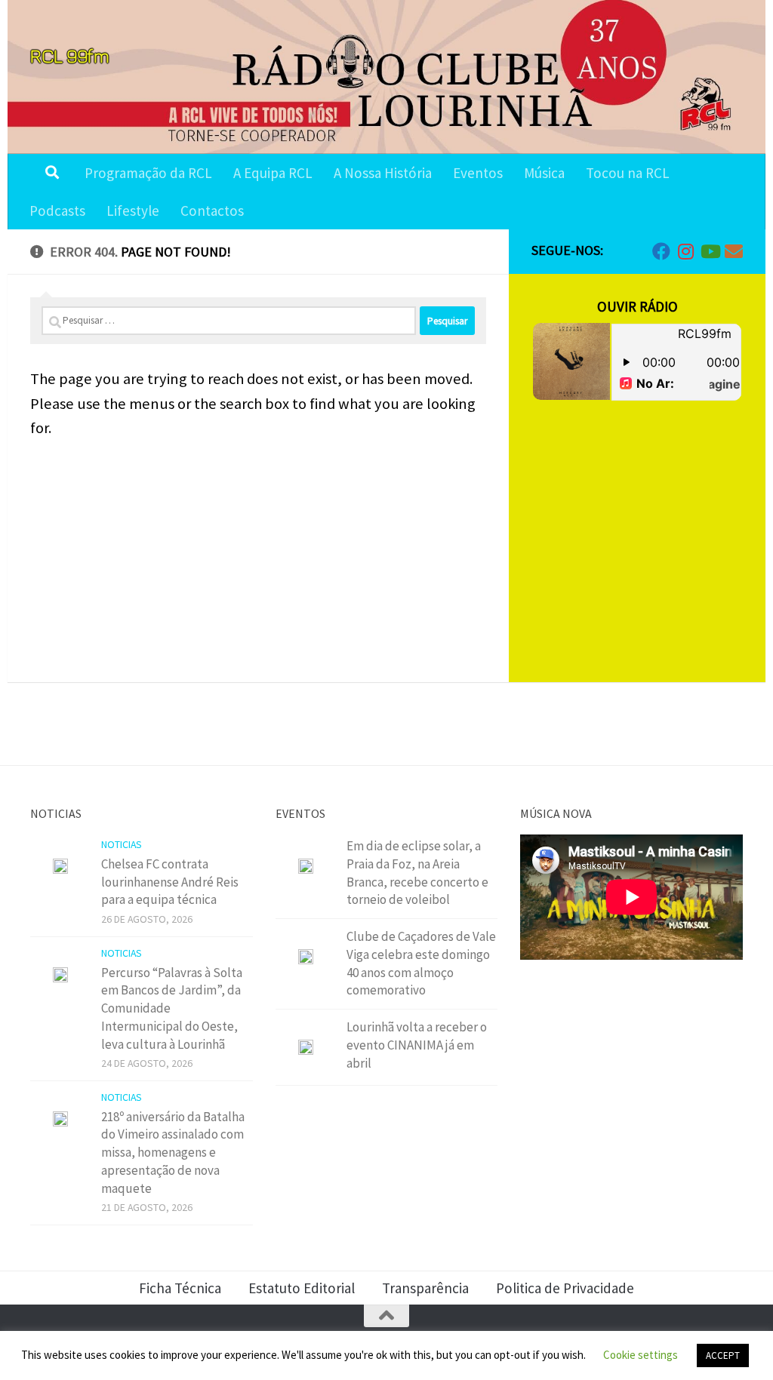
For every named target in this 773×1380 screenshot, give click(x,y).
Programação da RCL (148, 173)
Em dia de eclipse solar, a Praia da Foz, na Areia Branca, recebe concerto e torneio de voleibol (417, 873)
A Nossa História (383, 173)
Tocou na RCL (628, 173)
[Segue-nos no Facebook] (661, 251)
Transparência (425, 1288)
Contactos (212, 210)
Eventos (478, 173)
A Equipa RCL (273, 173)
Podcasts (57, 210)
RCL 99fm (69, 55)
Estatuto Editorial (301, 1288)
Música (544, 173)
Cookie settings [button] (640, 1355)
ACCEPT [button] (723, 1355)
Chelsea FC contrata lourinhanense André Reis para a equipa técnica (170, 882)
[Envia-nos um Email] (734, 251)
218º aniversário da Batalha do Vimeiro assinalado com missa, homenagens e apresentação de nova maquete (173, 1152)
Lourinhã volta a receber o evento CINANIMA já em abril (416, 1045)
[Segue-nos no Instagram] (685, 251)
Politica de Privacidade (565, 1288)
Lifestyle (132, 210)
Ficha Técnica (180, 1288)
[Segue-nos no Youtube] (710, 251)
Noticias (121, 844)
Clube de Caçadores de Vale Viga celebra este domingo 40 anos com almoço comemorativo (421, 963)
